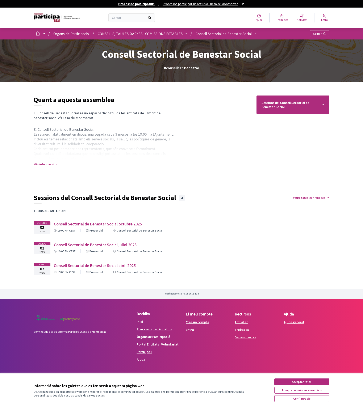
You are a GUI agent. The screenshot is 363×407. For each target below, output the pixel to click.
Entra (190, 329)
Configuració (301, 398)
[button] (46, 164)
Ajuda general (294, 322)
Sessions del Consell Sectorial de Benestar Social (285, 105)
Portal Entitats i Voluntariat (158, 344)
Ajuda (141, 359)
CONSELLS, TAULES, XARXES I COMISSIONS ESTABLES (140, 33)
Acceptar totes (302, 382)
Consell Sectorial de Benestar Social (224, 33)
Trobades (242, 329)
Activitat (241, 322)
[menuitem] (293, 105)
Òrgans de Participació (71, 33)
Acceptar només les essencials (302, 390)
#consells (173, 67)
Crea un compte (197, 322)
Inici (140, 321)
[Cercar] (149, 18)
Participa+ (144, 352)
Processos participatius (154, 329)
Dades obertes (245, 337)
